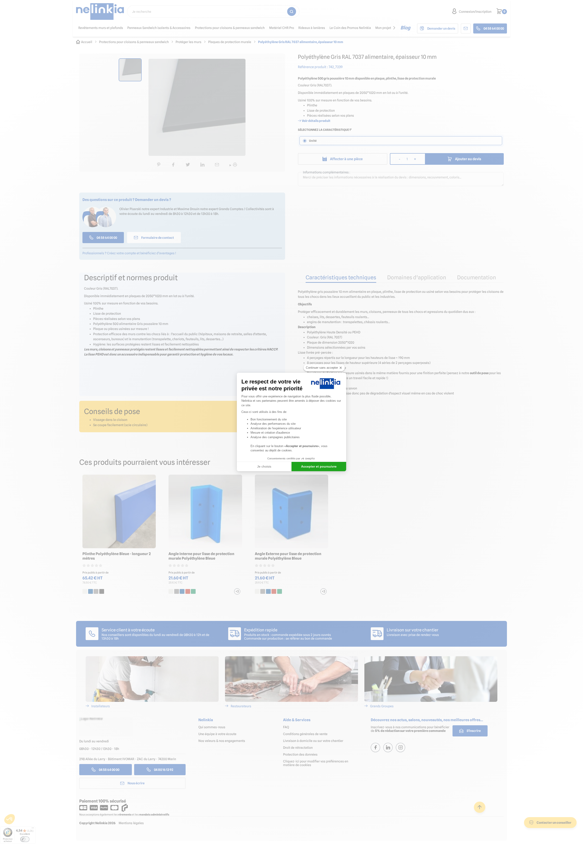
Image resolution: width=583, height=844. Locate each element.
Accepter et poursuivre (319, 466)
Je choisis (264, 466)
